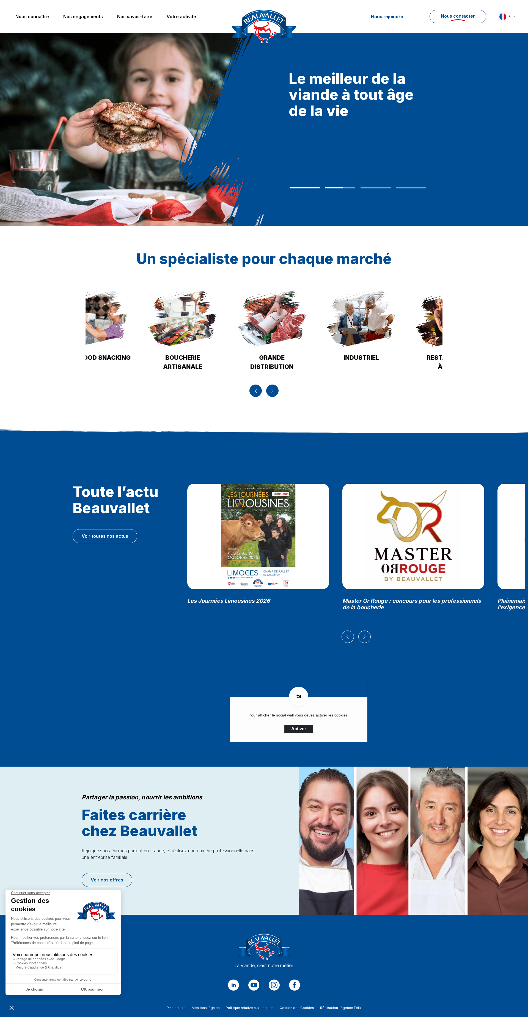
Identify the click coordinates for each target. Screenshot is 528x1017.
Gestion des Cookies (297, 1008)
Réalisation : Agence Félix (341, 1008)
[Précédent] (255, 391)
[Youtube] (254, 985)
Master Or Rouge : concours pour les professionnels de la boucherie (411, 604)
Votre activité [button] (181, 16)
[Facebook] (294, 985)
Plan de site (176, 1008)
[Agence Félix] (264, 16)
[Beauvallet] (264, 952)
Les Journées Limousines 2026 (228, 600)
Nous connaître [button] (32, 16)
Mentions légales (206, 1008)
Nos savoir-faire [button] (134, 16)
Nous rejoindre (387, 16)
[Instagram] (274, 985)
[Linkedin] (233, 985)
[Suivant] (272, 391)
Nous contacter (458, 16)
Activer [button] (298, 728)
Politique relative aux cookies (250, 1008)
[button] (507, 16)
